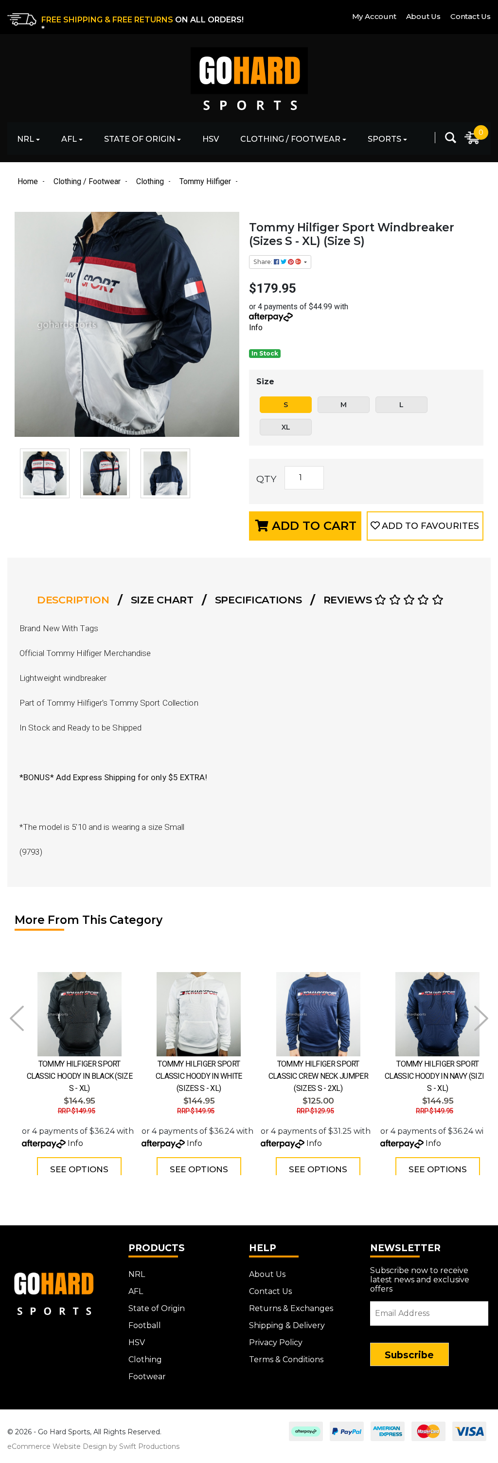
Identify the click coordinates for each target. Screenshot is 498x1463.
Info (256, 327)
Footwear (147, 1376)
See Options (79, 1169)
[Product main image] (127, 324)
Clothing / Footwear (290, 139)
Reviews (349, 600)
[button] (425, 526)
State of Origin (139, 139)
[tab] (76, 600)
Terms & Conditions (286, 1359)
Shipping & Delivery (287, 1325)
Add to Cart (312, 526)
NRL (25, 139)
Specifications (258, 600)
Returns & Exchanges (291, 1308)
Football (144, 1325)
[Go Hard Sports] (249, 72)
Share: (263, 261)
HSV (210, 139)
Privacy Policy (275, 1342)
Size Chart (162, 600)
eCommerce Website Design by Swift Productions (93, 1446)
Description (73, 600)
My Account (374, 16)
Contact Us (470, 16)
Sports (384, 139)
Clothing (145, 1359)
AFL (69, 139)
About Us (423, 16)
